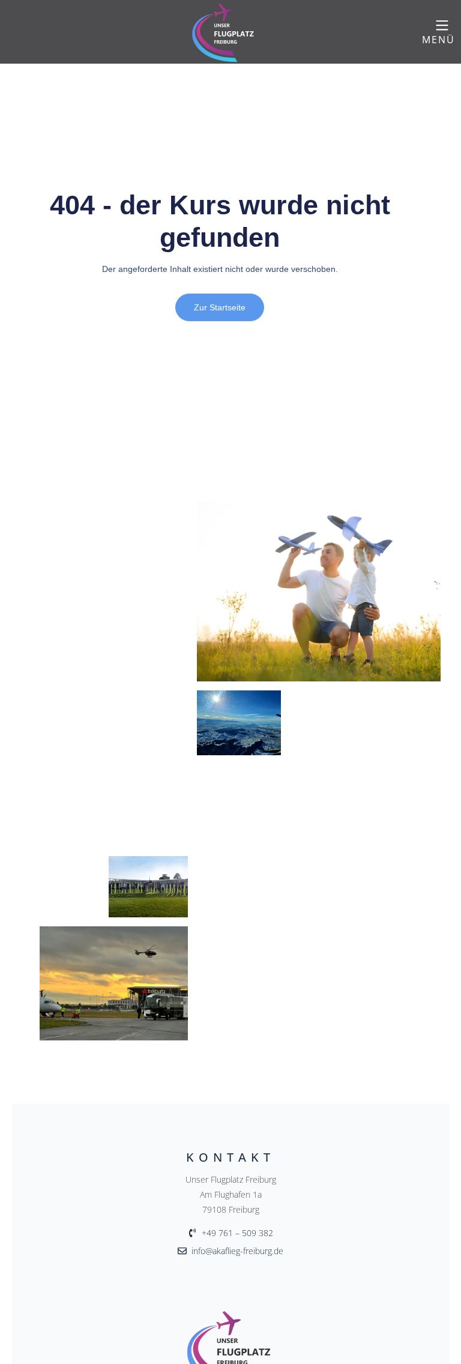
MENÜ (438, 39)
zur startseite (220, 307)
